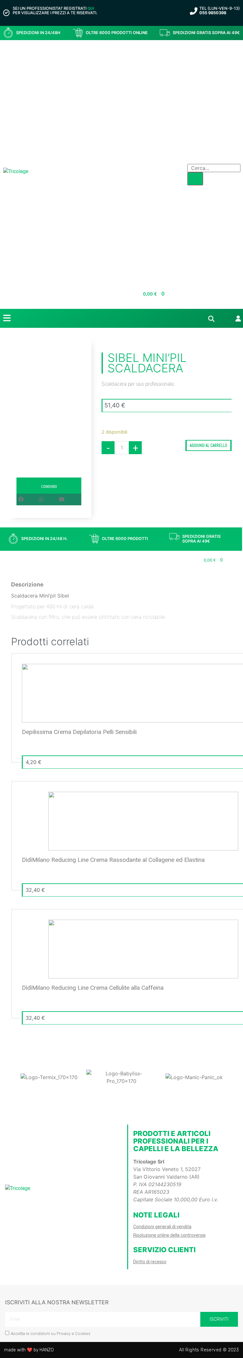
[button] (28, 499)
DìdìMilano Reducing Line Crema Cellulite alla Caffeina (93, 987)
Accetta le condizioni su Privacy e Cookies (50, 1333)
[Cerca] (195, 178)
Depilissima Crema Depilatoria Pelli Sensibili (79, 732)
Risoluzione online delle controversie (169, 1235)
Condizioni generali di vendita (162, 1226)
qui (90, 8)
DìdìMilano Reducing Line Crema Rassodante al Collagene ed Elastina (113, 859)
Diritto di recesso (149, 1261)
